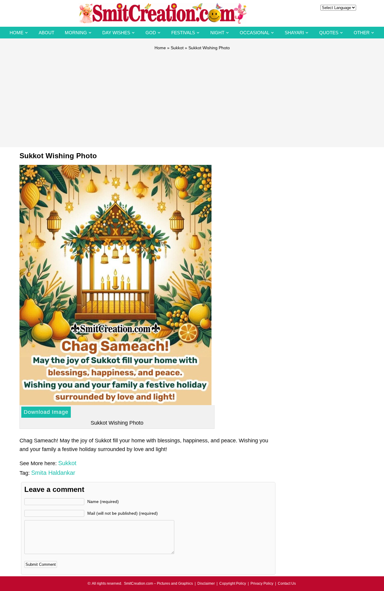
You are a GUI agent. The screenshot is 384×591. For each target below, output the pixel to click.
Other (362, 32)
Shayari (294, 32)
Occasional (254, 32)
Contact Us (287, 583)
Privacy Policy (261, 583)
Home (16, 32)
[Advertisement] (192, 96)
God (151, 32)
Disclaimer (206, 583)
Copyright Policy (232, 583)
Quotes (328, 32)
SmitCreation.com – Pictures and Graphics (158, 583)
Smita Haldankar (53, 472)
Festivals (183, 32)
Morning (76, 32)
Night (217, 32)
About (46, 32)
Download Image (46, 412)
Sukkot (177, 47)
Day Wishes (116, 32)
